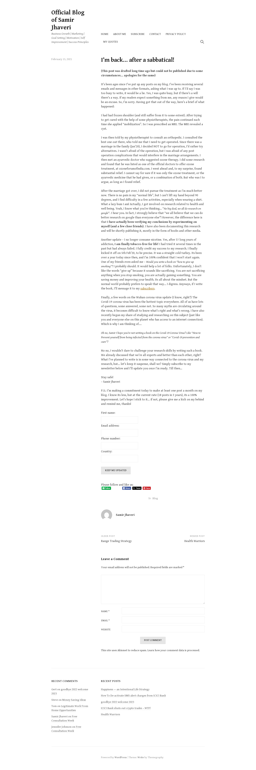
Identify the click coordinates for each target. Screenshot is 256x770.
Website (106, 630)
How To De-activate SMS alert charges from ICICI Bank (133, 695)
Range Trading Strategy (116, 541)
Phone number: (110, 438)
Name (105, 611)
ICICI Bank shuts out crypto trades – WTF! (126, 708)
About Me (119, 34)
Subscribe (138, 34)
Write (140, 757)
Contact (155, 34)
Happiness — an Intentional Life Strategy (125, 689)
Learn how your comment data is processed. (173, 650)
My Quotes (110, 41)
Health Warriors (194, 541)
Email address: (110, 425)
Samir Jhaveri (125, 515)
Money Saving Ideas (74, 699)
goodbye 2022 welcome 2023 (117, 702)
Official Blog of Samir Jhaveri (67, 20)
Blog (155, 498)
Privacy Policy (176, 34)
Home (104, 34)
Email (105, 621)
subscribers (147, 288)
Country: (106, 451)
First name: (108, 413)
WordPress (121, 757)
